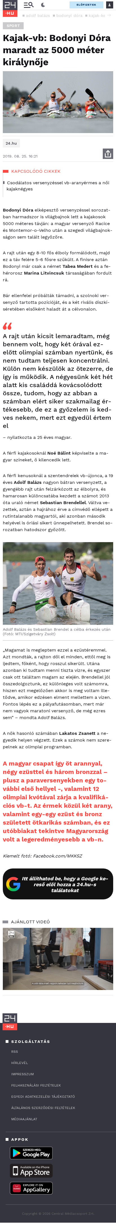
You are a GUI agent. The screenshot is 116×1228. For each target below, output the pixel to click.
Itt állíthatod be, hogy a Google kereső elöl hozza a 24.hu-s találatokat (65, 884)
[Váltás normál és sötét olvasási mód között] (43, 5)
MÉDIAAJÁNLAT (24, 1119)
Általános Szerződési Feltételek (43, 1108)
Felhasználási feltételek (36, 1085)
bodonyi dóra (69, 15)
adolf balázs (38, 15)
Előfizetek (86, 4)
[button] (109, 15)
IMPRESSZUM (22, 1074)
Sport (13, 26)
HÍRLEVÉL (19, 1063)
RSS (14, 1052)
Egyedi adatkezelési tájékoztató (43, 1097)
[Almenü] (28, 5)
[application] (58, 959)
